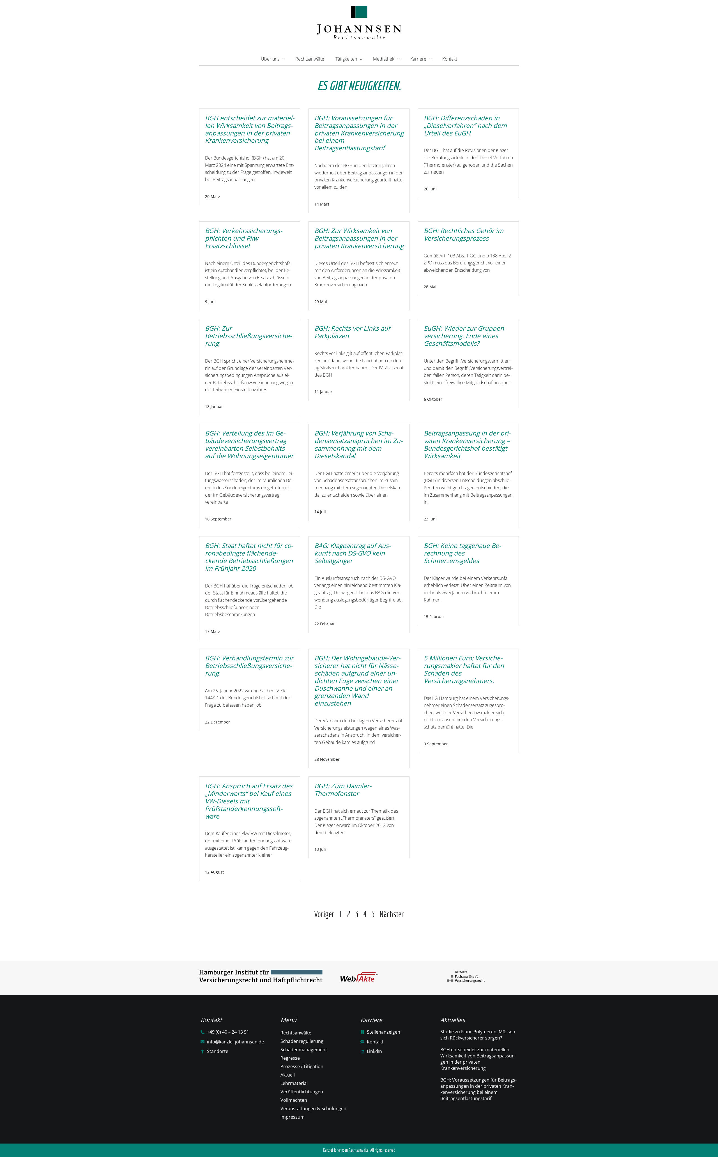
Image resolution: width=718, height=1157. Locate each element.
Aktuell (287, 1075)
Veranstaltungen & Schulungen (313, 1108)
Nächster (391, 914)
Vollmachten (293, 1100)
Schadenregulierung (301, 1041)
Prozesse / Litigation (301, 1066)
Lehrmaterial (294, 1083)
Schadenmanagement (303, 1050)
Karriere (418, 59)
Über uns (270, 59)
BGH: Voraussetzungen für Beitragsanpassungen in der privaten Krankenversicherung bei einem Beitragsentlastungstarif (478, 1089)
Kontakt (449, 59)
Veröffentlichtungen (301, 1092)
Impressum (292, 1117)
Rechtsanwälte (309, 59)
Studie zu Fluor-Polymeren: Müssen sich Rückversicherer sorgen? (477, 1035)
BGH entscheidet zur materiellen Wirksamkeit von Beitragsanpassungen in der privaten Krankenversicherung (478, 1059)
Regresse (290, 1058)
